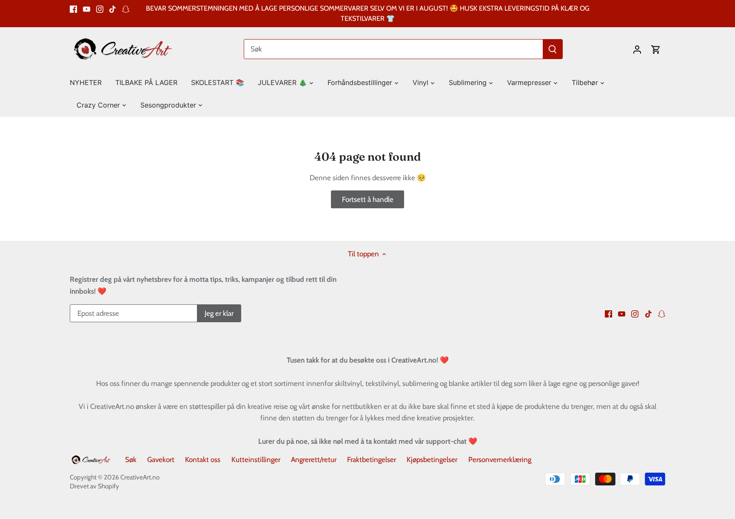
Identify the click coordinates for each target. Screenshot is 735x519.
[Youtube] (86, 8)
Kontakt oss (202, 459)
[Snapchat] (125, 8)
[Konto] (637, 49)
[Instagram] (99, 8)
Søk (131, 459)
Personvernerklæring (499, 459)
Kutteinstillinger (255, 459)
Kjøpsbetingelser (432, 459)
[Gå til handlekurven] (656, 49)
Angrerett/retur (313, 459)
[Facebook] (73, 8)
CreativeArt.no (140, 477)
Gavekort (160, 459)
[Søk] (552, 49)
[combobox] (393, 49)
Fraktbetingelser (371, 459)
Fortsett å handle (367, 199)
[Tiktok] (112, 8)
